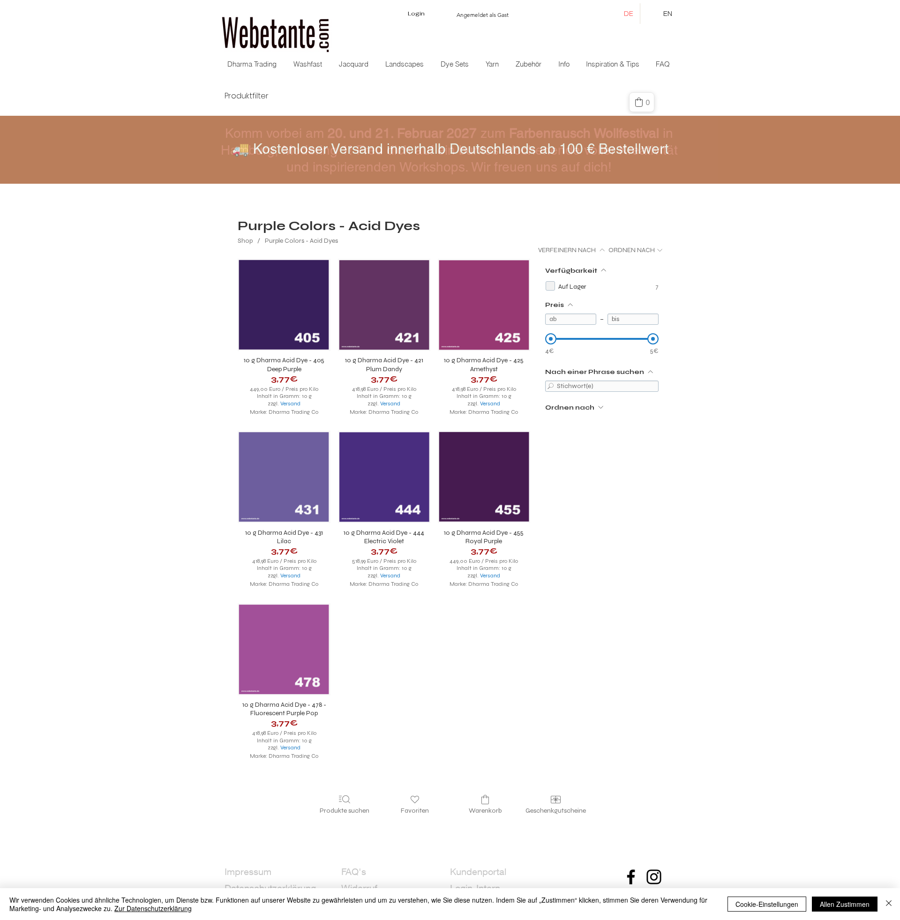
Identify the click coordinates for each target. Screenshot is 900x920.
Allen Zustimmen (845, 904)
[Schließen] (888, 904)
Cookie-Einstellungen (766, 904)
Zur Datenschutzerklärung (153, 908)
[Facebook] (631, 877)
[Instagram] (654, 877)
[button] (354, 64)
